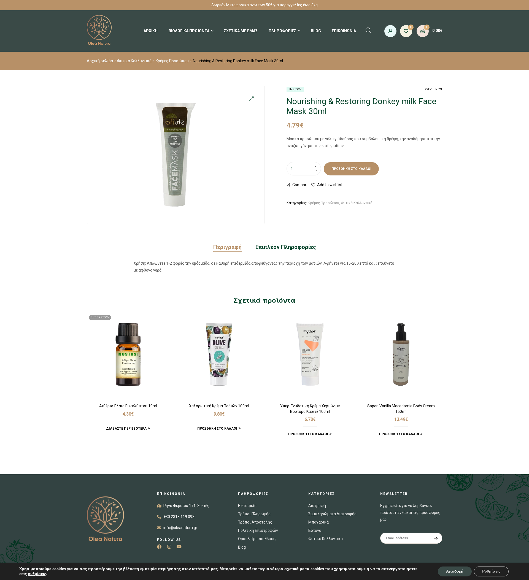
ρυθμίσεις (37, 573)
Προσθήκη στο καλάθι (351, 169)
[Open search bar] (368, 30)
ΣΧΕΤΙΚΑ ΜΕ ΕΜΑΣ (241, 31)
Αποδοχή (454, 571)
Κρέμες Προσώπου (172, 61)
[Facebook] (159, 546)
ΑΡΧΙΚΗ (151, 31)
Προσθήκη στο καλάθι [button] (217, 428)
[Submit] (436, 538)
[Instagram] (169, 546)
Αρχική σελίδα (100, 61)
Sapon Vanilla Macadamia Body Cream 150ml (401, 409)
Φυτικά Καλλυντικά (134, 61)
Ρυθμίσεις (491, 571)
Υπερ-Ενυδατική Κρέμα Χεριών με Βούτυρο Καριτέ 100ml (310, 409)
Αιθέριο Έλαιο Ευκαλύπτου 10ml (128, 406)
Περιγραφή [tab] (227, 247)
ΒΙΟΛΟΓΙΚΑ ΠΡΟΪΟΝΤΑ (189, 31)
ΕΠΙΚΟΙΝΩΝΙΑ (344, 31)
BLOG (316, 31)
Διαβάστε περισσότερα (126, 428)
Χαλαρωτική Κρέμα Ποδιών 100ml (219, 406)
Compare (300, 185)
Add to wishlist (329, 185)
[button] (251, 99)
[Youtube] (179, 546)
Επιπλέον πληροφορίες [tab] (285, 247)
